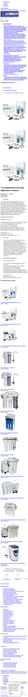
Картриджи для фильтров (9, 590)
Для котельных (4, 633)
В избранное (4, 195)
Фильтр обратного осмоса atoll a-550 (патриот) (12, 498)
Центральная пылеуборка (17, 79)
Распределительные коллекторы (12, 60)
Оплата (5, 3)
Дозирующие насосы (19, 42)
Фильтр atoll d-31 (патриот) (7, 454)
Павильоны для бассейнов (15, 47)
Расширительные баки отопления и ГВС (14, 70)
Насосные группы (17, 59)
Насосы (6, 47)
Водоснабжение (7, 87)
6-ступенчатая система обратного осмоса (11, 324)
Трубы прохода (7, 44)
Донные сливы (17, 43)
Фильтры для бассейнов (10, 51)
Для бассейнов (4, 606)
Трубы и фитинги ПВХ (9, 627)
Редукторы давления (18, 30)
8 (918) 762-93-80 (21, 10)
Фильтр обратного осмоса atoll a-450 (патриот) (12, 476)
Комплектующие (8, 59)
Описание (5, 199)
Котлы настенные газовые (9, 651)
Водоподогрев (12, 40)
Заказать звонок (4, 8)
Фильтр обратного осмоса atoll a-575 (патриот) (12, 541)
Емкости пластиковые (9, 26)
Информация (7, 82)
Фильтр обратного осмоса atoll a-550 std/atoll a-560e (13, 519)
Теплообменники (20, 40)
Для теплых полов (8, 65)
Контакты (5, 5)
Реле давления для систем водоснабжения (15, 30)
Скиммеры (23, 43)
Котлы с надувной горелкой (10, 652)
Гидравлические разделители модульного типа (15, 57)
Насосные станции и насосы (10, 593)
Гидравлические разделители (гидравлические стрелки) (11, 56)
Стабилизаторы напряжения (11, 77)
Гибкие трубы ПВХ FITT (17, 48)
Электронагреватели (9, 42)
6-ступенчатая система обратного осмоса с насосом (13, 345)
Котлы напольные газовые (15, 66)
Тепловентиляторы (9, 72)
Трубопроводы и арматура (9, 664)
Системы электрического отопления (13, 71)
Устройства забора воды (17, 44)
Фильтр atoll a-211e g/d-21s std (8, 367)
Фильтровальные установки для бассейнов (15, 50)
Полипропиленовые (15, 78)
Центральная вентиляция (9, 665)
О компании (6, 675)
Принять (11, 693)
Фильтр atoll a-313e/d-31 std (7, 411)
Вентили (6, 40)
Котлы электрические (14, 69)
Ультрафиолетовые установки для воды (14, 34)
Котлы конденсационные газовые (11, 648)
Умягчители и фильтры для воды (12, 35)
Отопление (3, 646)
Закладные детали (8, 43)
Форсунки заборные (9, 46)
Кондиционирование (6, 659)
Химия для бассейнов (8, 631)
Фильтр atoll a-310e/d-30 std (7, 389)
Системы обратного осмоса (11, 32)
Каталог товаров (4, 20)
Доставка (5, 4)
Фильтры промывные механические (15, 36)
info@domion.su (4, 10)
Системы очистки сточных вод (8, 670)
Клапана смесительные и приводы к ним (13, 591)
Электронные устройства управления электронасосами (14, 37)
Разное (2, 660)
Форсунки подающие (19, 46)
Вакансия (5, 680)
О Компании (6, 1)
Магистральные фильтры (13, 28)
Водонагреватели (5, 583)
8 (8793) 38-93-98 (12, 10)
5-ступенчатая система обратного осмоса (11, 302)
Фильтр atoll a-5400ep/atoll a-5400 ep (9, 432)
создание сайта (4, 695)
